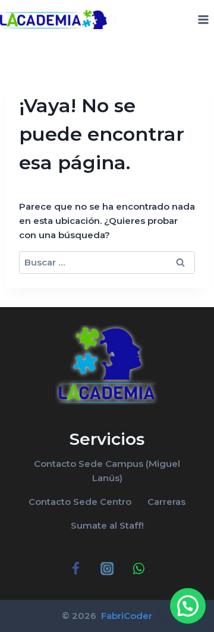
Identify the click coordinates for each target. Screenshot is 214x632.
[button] (188, 606)
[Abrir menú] (203, 19)
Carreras (166, 501)
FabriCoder (125, 615)
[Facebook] (75, 568)
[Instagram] (107, 568)
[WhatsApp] (138, 568)
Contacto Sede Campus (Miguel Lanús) (107, 471)
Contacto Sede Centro (80, 501)
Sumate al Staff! (107, 525)
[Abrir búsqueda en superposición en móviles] (113, 20)
